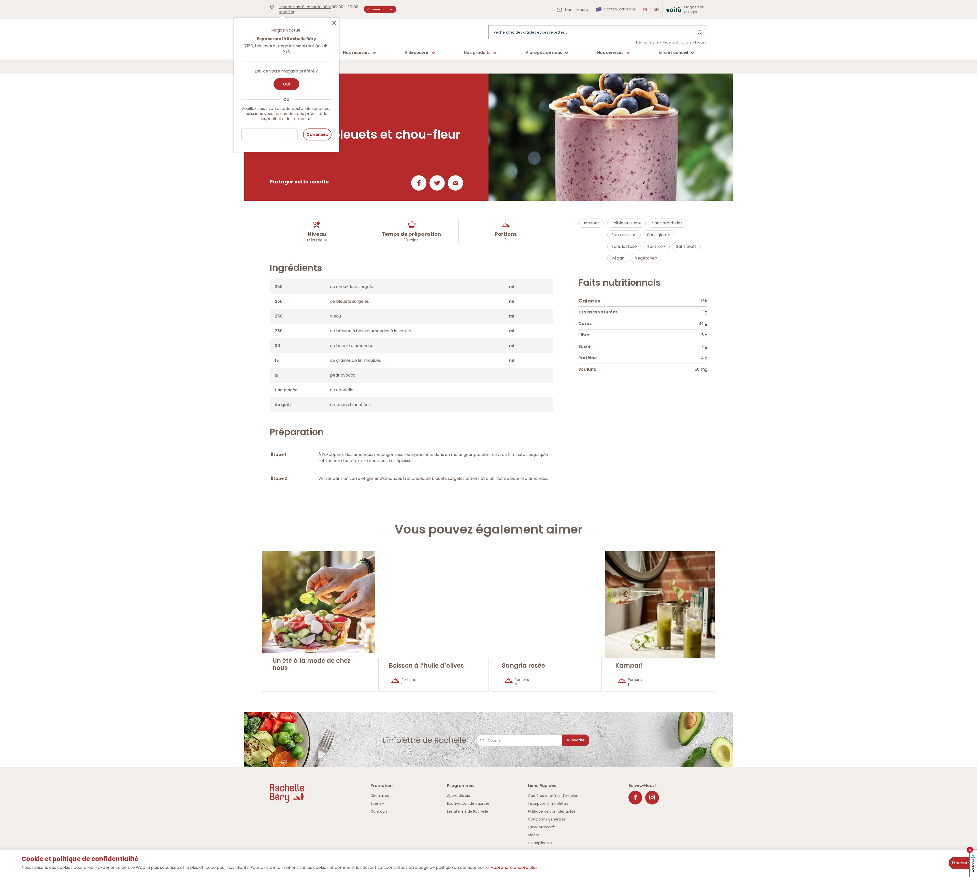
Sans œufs (686, 246)
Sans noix (656, 246)
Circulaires (379, 795)
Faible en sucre (626, 223)
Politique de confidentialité (552, 811)
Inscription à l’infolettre (548, 803)
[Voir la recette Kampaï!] (660, 604)
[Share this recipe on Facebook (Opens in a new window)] (417, 183)
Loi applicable (540, 842)
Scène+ (377, 803)
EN (656, 9)
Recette (668, 42)
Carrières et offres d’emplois (553, 795)
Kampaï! (629, 665)
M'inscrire (575, 740)
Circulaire (683, 42)
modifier (286, 12)
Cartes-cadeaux (619, 9)
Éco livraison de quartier (468, 803)
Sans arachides (667, 223)
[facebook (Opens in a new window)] (635, 797)
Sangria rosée (523, 665)
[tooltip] (286, 82)
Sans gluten (658, 235)
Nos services (610, 52)
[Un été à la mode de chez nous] (318, 602)
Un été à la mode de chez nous (311, 664)
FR (645, 9)
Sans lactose (624, 246)
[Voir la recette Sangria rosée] (547, 604)
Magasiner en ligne (693, 9)
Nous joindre (576, 9)
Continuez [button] (317, 134)
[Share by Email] (454, 183)
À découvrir (417, 52)
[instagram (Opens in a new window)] (652, 797)
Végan (617, 258)
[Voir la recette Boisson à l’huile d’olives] (433, 604)
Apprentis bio (458, 795)
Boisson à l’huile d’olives (426, 665)
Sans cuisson (624, 235)
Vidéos (534, 835)
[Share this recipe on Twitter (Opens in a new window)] (436, 183)
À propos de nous (544, 52)
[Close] (334, 23)
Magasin (700, 42)
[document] (642, 335)
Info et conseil (673, 52)
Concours (379, 811)
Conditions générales (547, 819)
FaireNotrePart (542, 827)
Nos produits (477, 52)
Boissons (590, 223)
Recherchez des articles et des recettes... (530, 32)
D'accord (961, 863)
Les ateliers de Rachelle (467, 811)
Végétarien (646, 258)
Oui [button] (286, 84)
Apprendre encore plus (514, 867)
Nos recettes (356, 52)
